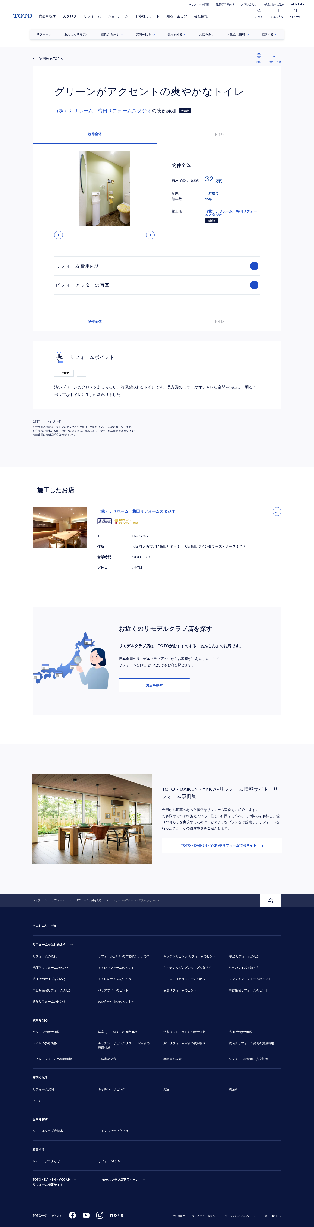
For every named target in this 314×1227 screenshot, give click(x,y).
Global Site (297, 4)
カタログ (70, 16)
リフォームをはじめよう (49, 944)
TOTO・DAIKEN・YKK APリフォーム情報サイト (219, 845)
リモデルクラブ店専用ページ (118, 1179)
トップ (36, 900)
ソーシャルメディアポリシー (241, 1216)
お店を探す (154, 685)
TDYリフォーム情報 (197, 4)
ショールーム (118, 16)
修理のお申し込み (274, 4)
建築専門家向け (225, 4)
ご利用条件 (178, 1216)
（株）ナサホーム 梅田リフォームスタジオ (103, 110)
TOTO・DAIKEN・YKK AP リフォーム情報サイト (51, 1182)
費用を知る (40, 1020)
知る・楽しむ (176, 16)
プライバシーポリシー (205, 1216)
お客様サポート (147, 16)
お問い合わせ (249, 4)
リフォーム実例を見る (88, 900)
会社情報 (201, 16)
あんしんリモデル (45, 925)
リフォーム (92, 16)
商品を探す (47, 16)
